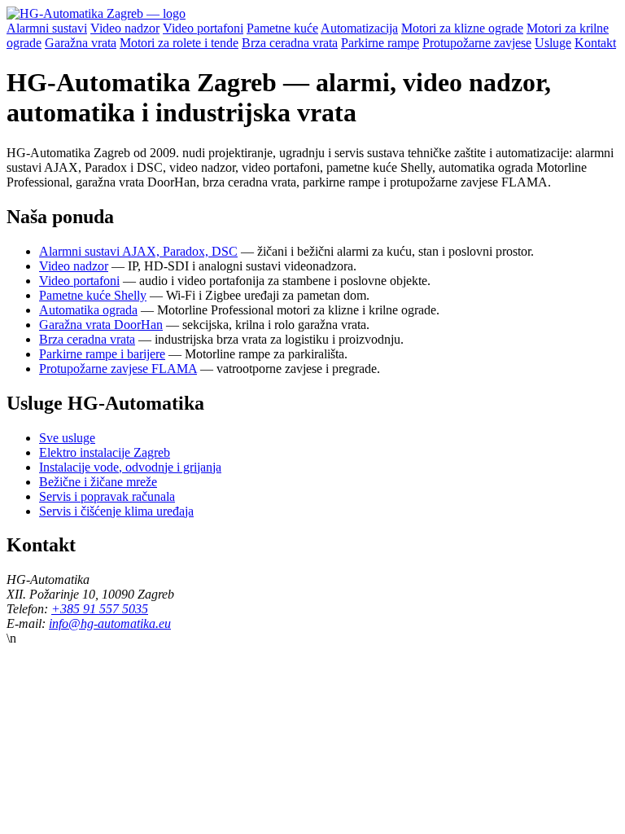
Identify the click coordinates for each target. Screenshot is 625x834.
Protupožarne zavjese (476, 43)
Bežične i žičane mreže (98, 482)
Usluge (553, 43)
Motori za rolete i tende (179, 43)
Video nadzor (125, 28)
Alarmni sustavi (47, 28)
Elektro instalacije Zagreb (104, 452)
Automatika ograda (88, 310)
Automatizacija (359, 28)
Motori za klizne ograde (462, 28)
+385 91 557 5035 (99, 609)
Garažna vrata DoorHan (101, 324)
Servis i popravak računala (107, 496)
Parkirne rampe (380, 43)
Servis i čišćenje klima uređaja (116, 511)
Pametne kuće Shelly (92, 295)
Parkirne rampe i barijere (102, 354)
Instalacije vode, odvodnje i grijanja (130, 467)
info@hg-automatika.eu (110, 623)
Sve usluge (67, 438)
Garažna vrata (80, 43)
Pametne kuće (282, 28)
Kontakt (595, 43)
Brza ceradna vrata (290, 43)
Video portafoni (203, 28)
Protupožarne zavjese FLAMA (118, 368)
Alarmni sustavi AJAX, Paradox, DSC (138, 251)
